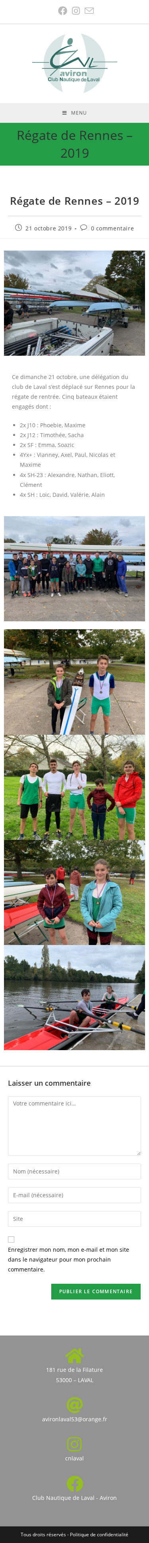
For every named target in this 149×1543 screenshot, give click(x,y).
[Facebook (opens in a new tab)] (63, 10)
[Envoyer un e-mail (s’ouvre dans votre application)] (88, 10)
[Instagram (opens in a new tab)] (76, 10)
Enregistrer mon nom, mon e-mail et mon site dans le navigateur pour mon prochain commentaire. (68, 1259)
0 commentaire (112, 228)
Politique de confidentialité (99, 1534)
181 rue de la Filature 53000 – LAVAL (74, 1374)
